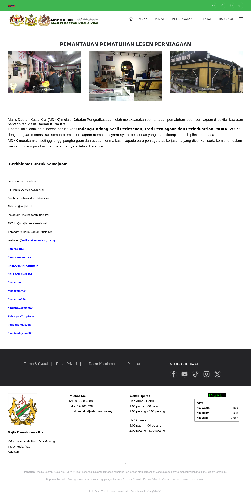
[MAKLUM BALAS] (221, 5)
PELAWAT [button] (206, 19)
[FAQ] (230, 5)
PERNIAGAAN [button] (182, 19)
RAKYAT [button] (160, 19)
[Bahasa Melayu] (13, 5)
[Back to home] (57, 19)
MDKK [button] (143, 19)
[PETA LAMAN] (212, 5)
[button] (241, 19)
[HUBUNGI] (239, 5)
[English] (9, 5)
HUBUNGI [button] (226, 19)
